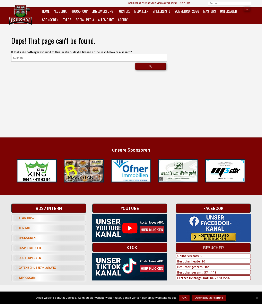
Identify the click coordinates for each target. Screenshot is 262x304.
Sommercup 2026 (186, 11)
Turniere (123, 11)
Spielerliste (161, 11)
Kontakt (25, 228)
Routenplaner (29, 258)
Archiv (123, 19)
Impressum (27, 277)
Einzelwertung (102, 11)
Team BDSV (26, 218)
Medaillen (141, 11)
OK (184, 297)
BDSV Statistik (29, 247)
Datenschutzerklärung (37, 267)
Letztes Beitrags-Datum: (196, 277)
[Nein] (257, 298)
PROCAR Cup (79, 11)
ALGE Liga (60, 11)
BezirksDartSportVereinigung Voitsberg (152, 3)
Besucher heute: (189, 261)
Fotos (66, 19)
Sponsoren (50, 19)
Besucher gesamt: (190, 272)
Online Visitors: (188, 255)
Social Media (85, 19)
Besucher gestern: (190, 266)
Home (46, 11)
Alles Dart (106, 19)
